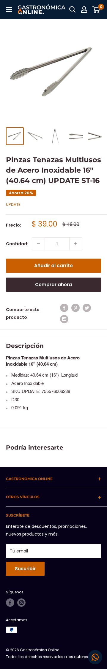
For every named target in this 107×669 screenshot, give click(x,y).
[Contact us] (95, 657)
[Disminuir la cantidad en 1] (38, 244)
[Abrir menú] (9, 9)
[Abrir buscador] (72, 9)
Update (13, 204)
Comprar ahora (53, 284)
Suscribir (25, 569)
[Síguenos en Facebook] (10, 602)
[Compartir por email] (64, 319)
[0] (96, 9)
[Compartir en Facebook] (64, 308)
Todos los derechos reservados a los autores (47, 656)
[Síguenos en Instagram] (21, 602)
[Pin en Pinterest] (75, 308)
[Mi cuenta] (84, 9)
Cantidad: (17, 244)
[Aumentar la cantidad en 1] (76, 244)
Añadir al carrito (53, 265)
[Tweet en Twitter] (87, 308)
